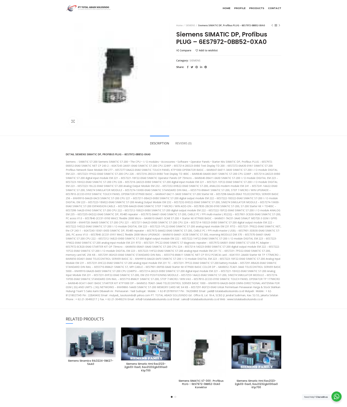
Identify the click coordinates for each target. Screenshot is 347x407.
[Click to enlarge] (73, 121)
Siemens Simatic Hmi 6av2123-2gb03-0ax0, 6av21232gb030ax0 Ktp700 (145, 367)
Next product (279, 25)
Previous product (272, 25)
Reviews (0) (183, 143)
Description (159, 143)
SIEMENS (190, 25)
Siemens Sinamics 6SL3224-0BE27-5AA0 (90, 362)
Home (179, 25)
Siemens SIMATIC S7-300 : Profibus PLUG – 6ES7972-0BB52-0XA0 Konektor (201, 384)
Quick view (112, 350)
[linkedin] (201, 67)
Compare (185, 50)
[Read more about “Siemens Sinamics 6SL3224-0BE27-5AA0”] (112, 341)
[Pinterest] (196, 67)
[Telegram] (205, 67)
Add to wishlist (208, 50)
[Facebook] (188, 67)
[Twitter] (192, 67)
